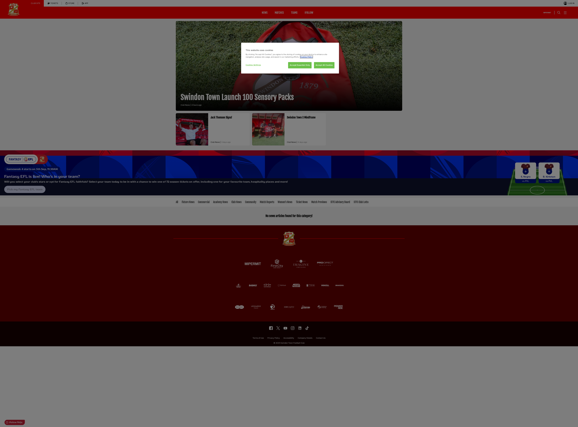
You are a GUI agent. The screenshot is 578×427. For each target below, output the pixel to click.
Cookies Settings (253, 65)
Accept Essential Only (300, 65)
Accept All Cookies (324, 65)
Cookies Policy (306, 57)
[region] (290, 58)
